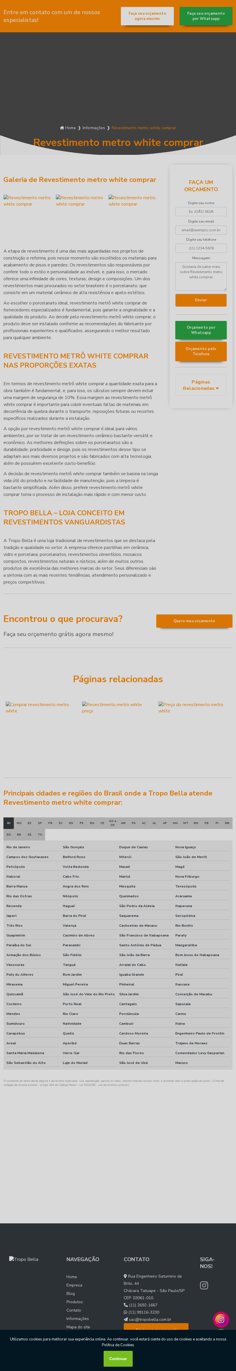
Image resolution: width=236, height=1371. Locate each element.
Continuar (118, 1359)
